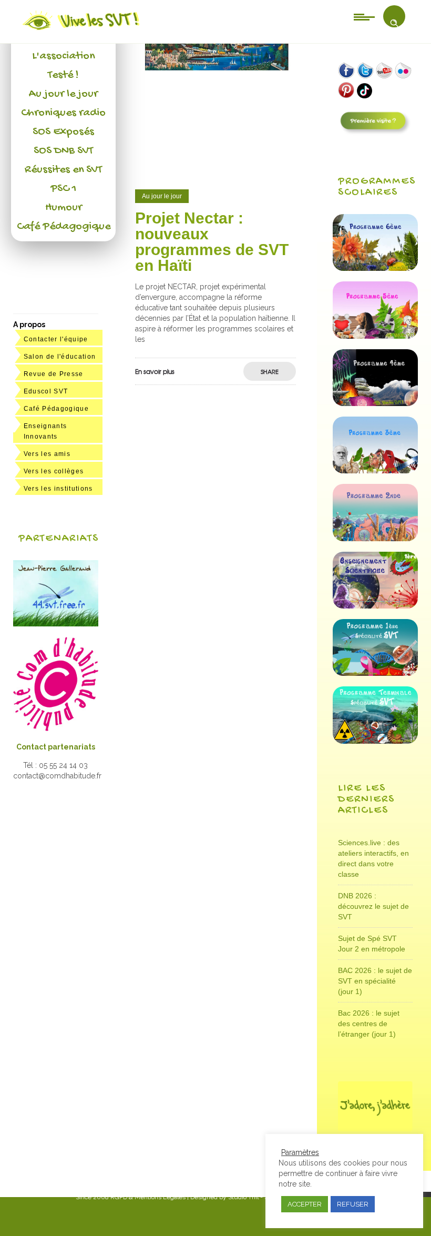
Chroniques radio (63, 113)
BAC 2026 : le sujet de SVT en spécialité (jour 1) (375, 981)
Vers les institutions (58, 488)
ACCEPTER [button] (305, 1204)
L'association (63, 56)
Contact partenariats (55, 747)
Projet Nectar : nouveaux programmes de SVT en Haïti (212, 241)
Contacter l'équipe (56, 339)
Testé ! (63, 75)
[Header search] (394, 23)
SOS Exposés (63, 132)
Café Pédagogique (63, 227)
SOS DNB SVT (63, 151)
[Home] (82, 30)
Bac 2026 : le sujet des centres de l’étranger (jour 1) (368, 1023)
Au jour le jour (63, 94)
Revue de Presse (54, 374)
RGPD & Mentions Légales (148, 1197)
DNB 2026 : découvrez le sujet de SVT (373, 906)
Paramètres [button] (300, 1152)
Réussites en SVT (63, 170)
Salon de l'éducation (60, 356)
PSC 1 (63, 189)
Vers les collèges (54, 471)
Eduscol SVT (46, 391)
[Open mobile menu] (364, 16)
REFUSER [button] (352, 1204)
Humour (63, 208)
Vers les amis (47, 454)
